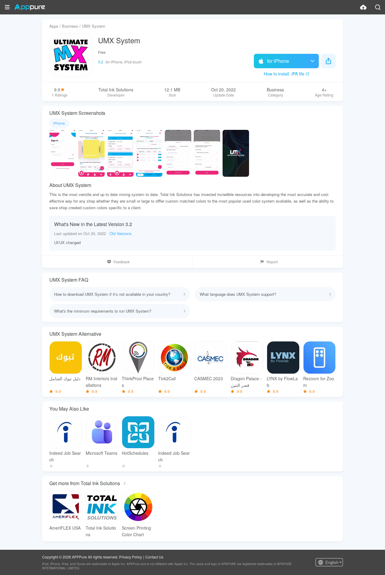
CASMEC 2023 (208, 378)
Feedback (121, 261)
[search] (378, 7)
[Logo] (29, 7)
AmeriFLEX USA (65, 528)
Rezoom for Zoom (318, 381)
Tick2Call (167, 378)
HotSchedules (135, 453)
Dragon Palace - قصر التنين (246, 381)
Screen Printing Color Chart (136, 531)
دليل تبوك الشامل (64, 378)
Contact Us (154, 556)
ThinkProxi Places (138, 381)
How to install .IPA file (284, 74)
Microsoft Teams (101, 453)
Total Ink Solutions (101, 531)
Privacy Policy (130, 556)
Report (272, 261)
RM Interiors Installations (101, 381)
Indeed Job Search (65, 456)
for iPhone (278, 60)
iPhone (59, 123)
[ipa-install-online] (363, 7)
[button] (7, 7)
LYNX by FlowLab (282, 381)
